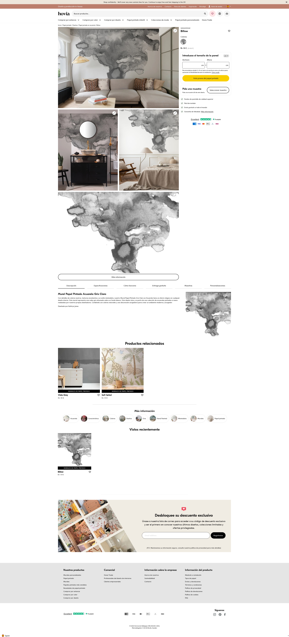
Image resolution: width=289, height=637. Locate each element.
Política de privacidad (193, 588)
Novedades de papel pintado (74, 588)
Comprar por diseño (70, 598)
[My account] (220, 13)
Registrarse (218, 535)
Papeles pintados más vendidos (75, 585)
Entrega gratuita (159, 285)
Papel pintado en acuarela (87, 25)
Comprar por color (70, 595)
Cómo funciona (130, 285)
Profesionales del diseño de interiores (117, 578)
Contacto (147, 581)
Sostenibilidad (149, 578)
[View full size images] (175, 30)
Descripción (71, 285)
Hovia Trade (108, 575)
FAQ (186, 598)
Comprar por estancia (71, 591)
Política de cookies (191, 595)
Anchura (193, 62)
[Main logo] (64, 13)
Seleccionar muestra (218, 90)
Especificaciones (100, 285)
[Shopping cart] (227, 13)
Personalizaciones (217, 285)
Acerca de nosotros (151, 575)
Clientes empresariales (112, 581)
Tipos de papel (190, 578)
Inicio (59, 25)
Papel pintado (67, 25)
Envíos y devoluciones (193, 581)
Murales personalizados (72, 575)
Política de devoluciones (193, 591)
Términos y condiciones (193, 585)
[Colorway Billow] (183, 41)
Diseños (75, 25)
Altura (217, 62)
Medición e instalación (193, 575)
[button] (228, 6)
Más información (118, 277)
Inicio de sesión (216, 6)
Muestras (188, 285)
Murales (66, 581)
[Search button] (205, 13)
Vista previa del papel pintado (205, 78)
